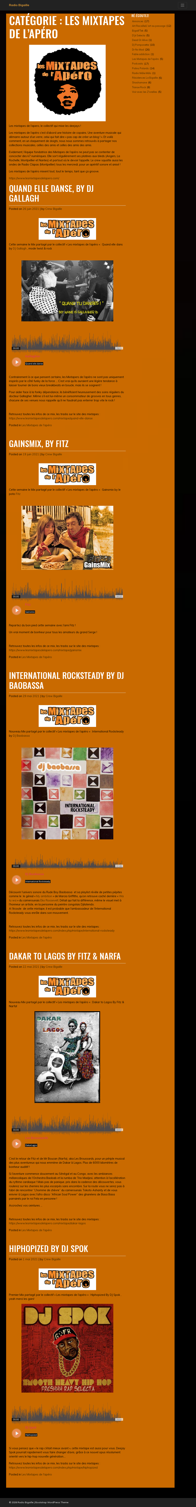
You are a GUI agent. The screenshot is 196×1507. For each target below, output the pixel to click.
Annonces (137, 21)
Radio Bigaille (19, 5)
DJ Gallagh (19, 248)
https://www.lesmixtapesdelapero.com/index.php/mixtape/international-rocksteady (62, 930)
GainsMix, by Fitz (39, 443)
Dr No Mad (138, 49)
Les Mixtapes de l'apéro (37, 425)
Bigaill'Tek (137, 30)
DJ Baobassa (21, 735)
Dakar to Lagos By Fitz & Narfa (65, 956)
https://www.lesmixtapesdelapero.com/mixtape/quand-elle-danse (51, 418)
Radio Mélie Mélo (141, 73)
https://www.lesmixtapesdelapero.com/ (34, 178)
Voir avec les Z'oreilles (144, 91)
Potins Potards (140, 68)
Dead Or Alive (140, 40)
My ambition (44, 896)
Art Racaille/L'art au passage (148, 25)
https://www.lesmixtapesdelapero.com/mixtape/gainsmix (45, 650)
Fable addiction (141, 54)
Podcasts (137, 63)
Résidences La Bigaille (145, 77)
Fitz (18, 494)
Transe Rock (139, 87)
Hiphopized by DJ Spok (48, 1248)
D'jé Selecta (138, 35)
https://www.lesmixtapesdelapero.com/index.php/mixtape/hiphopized (53, 1467)
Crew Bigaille (53, 209)
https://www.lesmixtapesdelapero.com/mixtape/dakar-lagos (47, 1223)
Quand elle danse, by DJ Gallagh (51, 193)
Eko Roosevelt (49, 900)
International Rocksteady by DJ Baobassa (66, 680)
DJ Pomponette (140, 44)
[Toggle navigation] (182, 5)
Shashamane (139, 82)
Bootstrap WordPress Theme (52, 1502)
